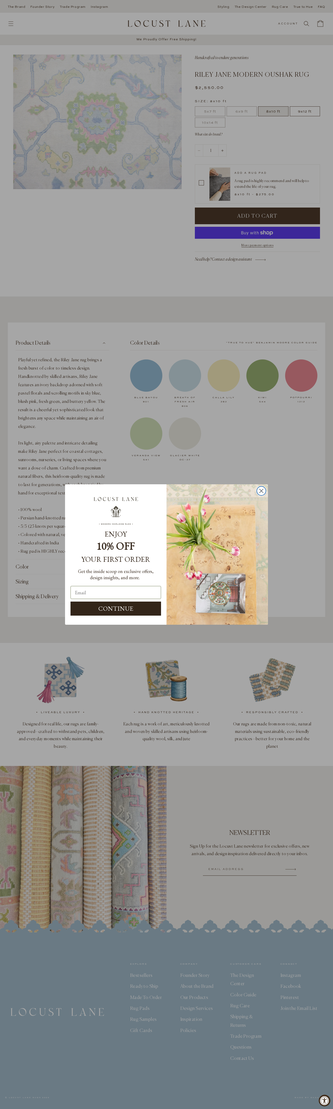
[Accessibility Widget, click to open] (324, 1100)
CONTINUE (115, 608)
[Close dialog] (261, 490)
